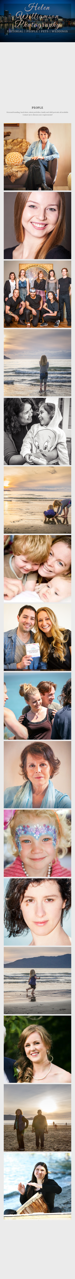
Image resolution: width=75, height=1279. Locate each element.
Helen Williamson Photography (37, 16)
